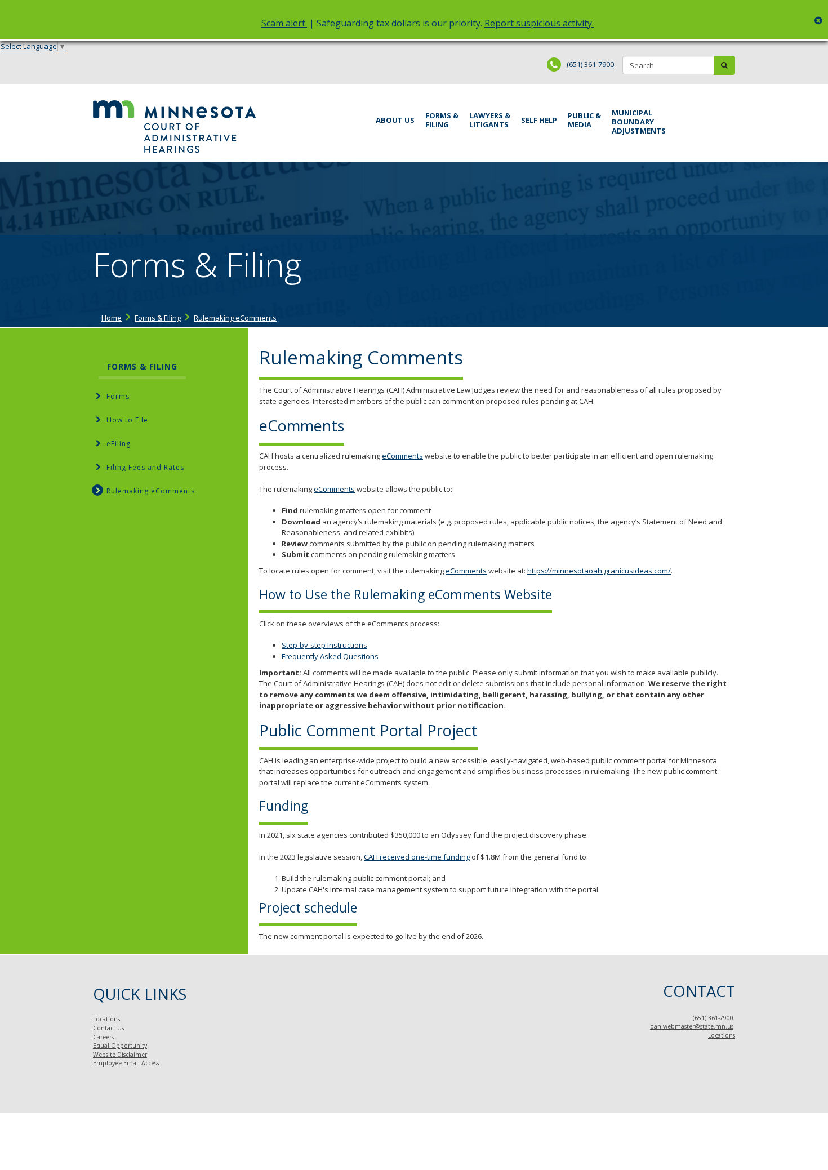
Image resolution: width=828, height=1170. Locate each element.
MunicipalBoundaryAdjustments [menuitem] (639, 122)
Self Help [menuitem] (539, 120)
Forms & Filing (158, 318)
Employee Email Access (126, 1063)
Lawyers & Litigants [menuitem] (489, 120)
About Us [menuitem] (395, 120)
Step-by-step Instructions (324, 645)
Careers (103, 1037)
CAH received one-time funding (417, 857)
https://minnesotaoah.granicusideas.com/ (599, 571)
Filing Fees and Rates (145, 467)
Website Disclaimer (120, 1054)
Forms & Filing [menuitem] (441, 120)
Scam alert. (284, 23)
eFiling (118, 443)
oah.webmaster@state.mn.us (691, 1026)
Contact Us (108, 1028)
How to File (127, 420)
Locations (106, 1019)
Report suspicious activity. (539, 23)
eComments (402, 456)
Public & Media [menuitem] (584, 120)
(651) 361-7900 (590, 64)
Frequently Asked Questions (330, 656)
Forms (118, 396)
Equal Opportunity (120, 1045)
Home (111, 318)
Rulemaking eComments (235, 318)
